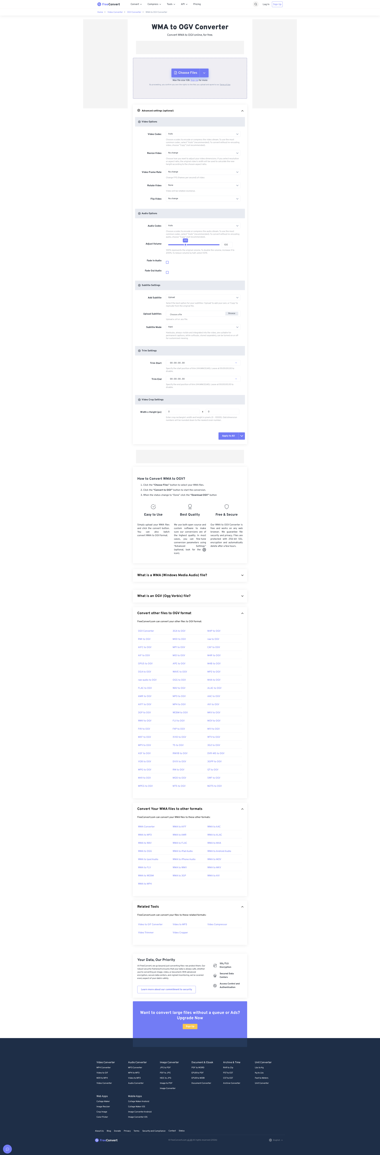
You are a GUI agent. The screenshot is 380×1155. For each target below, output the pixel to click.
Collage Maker (103, 1101)
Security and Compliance (154, 1131)
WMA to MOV (214, 859)
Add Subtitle (155, 297)
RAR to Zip (228, 1067)
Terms (136, 1131)
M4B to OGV (214, 663)
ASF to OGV (144, 753)
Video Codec (155, 134)
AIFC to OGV (144, 647)
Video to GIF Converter (150, 924)
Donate (117, 1131)
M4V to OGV (144, 777)
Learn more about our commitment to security (166, 989)
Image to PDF (166, 1083)
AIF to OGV (144, 655)
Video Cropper (180, 932)
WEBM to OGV (180, 712)
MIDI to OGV (179, 639)
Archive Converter (231, 1083)
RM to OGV (178, 769)
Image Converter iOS (137, 1117)
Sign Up (277, 4)
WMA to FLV (144, 867)
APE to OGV (179, 663)
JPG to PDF (165, 1067)
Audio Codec (155, 226)
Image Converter (167, 1088)
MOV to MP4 (102, 1078)
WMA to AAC (214, 826)
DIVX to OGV (179, 761)
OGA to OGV (144, 671)
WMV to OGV (144, 720)
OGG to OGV (179, 680)
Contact (172, 1131)
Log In (266, 4)
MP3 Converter (135, 1067)
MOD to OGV (179, 777)
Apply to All (228, 435)
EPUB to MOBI (198, 1078)
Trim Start (156, 363)
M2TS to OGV (214, 786)
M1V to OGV (213, 729)
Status (182, 1131)
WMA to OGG (145, 851)
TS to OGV (178, 745)
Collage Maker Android (138, 1101)
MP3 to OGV (179, 696)
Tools (169, 4)
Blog (109, 1131)
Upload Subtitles (152, 313)
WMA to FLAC (180, 843)
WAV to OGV (179, 688)
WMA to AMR (179, 834)
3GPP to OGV (214, 761)
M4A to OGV (213, 680)
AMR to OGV (144, 696)
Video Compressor (217, 924)
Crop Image (101, 1112)
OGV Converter (134, 12)
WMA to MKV (214, 867)
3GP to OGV (144, 712)
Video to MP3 (180, 924)
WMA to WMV (180, 867)
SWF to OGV (213, 777)
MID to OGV (179, 655)
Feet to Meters (261, 1078)
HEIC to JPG (165, 1078)
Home (100, 12)
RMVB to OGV (180, 753)
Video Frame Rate (152, 172)
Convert (135, 4)
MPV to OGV (144, 745)
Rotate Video (154, 185)
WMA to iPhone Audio (184, 859)
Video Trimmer (146, 932)
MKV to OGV (213, 712)
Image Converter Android (140, 1112)
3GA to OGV (179, 631)
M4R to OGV (214, 655)
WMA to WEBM (146, 875)
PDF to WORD (197, 1067)
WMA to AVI (213, 875)
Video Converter (115, 12)
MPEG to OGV (145, 786)
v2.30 (189, 1140)
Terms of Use (225, 85)
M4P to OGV (213, 631)
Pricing (197, 4)
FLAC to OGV (145, 688)
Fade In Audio (154, 260)
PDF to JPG (165, 1073)
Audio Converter (136, 1083)
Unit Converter (262, 1083)
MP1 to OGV (179, 647)
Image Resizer (103, 1106)
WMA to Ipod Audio (148, 859)
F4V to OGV (144, 729)
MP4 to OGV (179, 704)
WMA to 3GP (179, 875)
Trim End (157, 379)
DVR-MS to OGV (215, 753)
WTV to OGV (213, 737)
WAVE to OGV (180, 671)
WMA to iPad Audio (183, 851)
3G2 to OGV (213, 745)
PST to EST (228, 1073)
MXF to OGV (144, 737)
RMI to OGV (144, 639)
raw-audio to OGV (147, 680)
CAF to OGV (213, 647)
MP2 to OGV (213, 671)
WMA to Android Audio (219, 851)
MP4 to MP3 (133, 1073)
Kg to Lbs (259, 1073)
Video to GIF (102, 1073)
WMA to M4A (214, 843)
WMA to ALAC (214, 834)
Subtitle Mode (154, 327)
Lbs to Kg (259, 1067)
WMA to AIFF (179, 826)
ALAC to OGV (214, 688)
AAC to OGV (213, 696)
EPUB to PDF (197, 1073)
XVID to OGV (179, 737)
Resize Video (154, 153)
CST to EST (228, 1078)
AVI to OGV (213, 704)
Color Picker (102, 1117)
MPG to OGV (144, 769)
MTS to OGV (179, 786)
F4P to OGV (179, 729)
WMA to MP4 (145, 883)
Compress (153, 4)
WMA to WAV (145, 843)
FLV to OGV (179, 720)
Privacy (127, 1131)
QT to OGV (212, 769)
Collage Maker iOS (136, 1106)
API (183, 4)
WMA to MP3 (145, 834)
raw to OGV (213, 639)
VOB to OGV (144, 761)
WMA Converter (146, 826)
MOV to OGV (213, 720)
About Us (99, 1131)
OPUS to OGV (145, 663)
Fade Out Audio (153, 270)
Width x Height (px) (151, 412)
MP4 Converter (103, 1067)
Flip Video (156, 198)
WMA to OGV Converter (156, 12)
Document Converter (201, 1083)
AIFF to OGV (144, 704)
